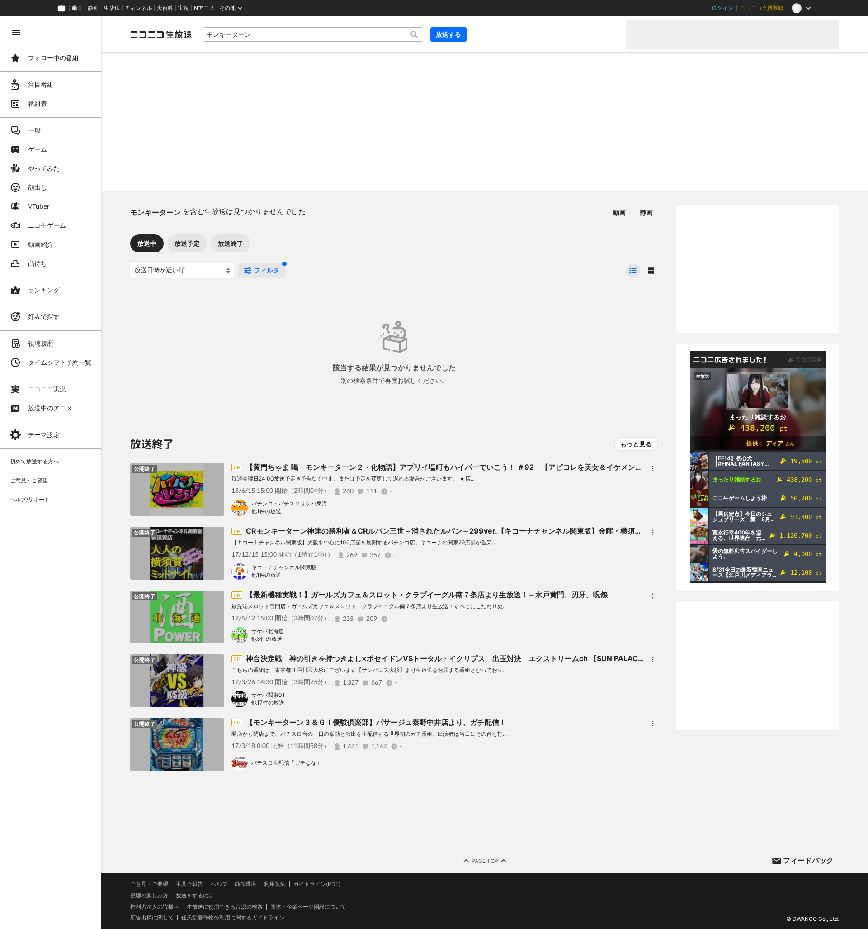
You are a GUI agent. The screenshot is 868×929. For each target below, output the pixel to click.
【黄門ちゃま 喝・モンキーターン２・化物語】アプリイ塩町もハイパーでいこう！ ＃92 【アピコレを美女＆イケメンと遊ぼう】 (458, 467)
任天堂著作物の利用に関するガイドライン (232, 917)
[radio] (633, 270)
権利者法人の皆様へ (154, 906)
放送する (448, 34)
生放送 (112, 8)
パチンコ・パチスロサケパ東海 (289, 503)
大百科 (165, 8)
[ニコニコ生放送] (161, 34)
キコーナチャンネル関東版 (283, 567)
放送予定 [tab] (187, 243)
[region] (50, 472)
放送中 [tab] (146, 243)
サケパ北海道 (267, 631)
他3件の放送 (266, 638)
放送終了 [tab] (230, 243)
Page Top (485, 861)
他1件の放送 (266, 511)
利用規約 (275, 884)
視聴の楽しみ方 (149, 895)
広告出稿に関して (152, 917)
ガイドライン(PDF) (316, 884)
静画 (93, 8)
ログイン (722, 8)
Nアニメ (204, 8)
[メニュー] (652, 468)
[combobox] (313, 34)
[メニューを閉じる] (16, 33)
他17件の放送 (267, 702)
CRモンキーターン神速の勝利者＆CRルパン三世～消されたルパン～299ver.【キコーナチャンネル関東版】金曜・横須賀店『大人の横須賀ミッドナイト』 (498, 530)
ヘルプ (219, 884)
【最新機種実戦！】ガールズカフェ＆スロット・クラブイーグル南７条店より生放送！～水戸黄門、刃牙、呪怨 (427, 594)
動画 (77, 8)
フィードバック (808, 860)
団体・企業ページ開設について (308, 907)
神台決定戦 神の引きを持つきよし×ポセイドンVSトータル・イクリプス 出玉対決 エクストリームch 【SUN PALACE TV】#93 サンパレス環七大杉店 (501, 658)
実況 (183, 8)
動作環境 (245, 884)
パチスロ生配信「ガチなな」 (286, 762)
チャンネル (138, 8)
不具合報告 (189, 884)
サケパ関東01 (268, 694)
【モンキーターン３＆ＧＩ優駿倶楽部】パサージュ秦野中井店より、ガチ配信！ (376, 722)
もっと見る (636, 444)
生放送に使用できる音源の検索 (225, 907)
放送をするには (195, 895)
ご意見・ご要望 (149, 884)
